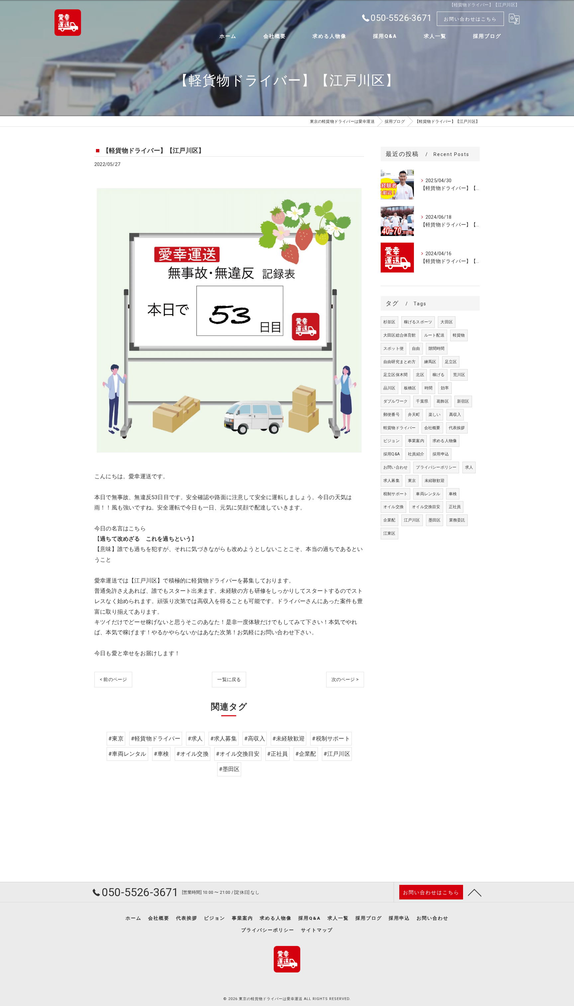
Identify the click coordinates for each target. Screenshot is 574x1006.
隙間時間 (437, 348)
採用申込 (440, 454)
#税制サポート (331, 738)
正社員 (455, 506)
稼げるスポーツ (418, 322)
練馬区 (430, 361)
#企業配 (305, 754)
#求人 (195, 738)
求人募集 (391, 480)
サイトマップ (317, 930)
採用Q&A (391, 454)
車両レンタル (428, 494)
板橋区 (410, 388)
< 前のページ (113, 679)
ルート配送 (434, 335)
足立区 (451, 361)
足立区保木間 (395, 374)
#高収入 (254, 738)
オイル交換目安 (426, 506)
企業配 (389, 520)
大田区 (446, 322)
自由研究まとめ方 (399, 361)
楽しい (435, 414)
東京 (412, 480)
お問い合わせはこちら (470, 19)
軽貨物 (459, 335)
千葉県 (422, 401)
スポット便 (393, 348)
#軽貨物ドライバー (155, 738)
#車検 (161, 754)
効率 (445, 388)
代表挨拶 (457, 428)
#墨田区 (229, 769)
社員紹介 (416, 454)
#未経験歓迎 (288, 738)
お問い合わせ (395, 467)
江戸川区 (412, 520)
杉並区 (389, 322)
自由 (416, 348)
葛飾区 (442, 401)
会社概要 (432, 428)
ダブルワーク (395, 401)
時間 (428, 388)
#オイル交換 (192, 754)
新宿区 (463, 401)
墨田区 (435, 520)
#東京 (116, 738)
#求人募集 (223, 738)
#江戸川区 (337, 754)
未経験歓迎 (435, 480)
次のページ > (345, 679)
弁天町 (414, 414)
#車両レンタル (127, 754)
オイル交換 (393, 506)
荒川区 (459, 374)
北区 (420, 374)
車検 (453, 494)
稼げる (438, 374)
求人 (469, 467)
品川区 (389, 388)
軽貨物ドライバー (399, 428)
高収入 (455, 414)
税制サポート (395, 494)
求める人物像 (444, 440)
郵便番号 (391, 414)
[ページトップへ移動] (474, 892)
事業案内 (416, 440)
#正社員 (277, 754)
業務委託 (457, 520)
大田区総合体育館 (399, 335)
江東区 (389, 533)
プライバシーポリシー (436, 467)
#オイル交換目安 (238, 754)
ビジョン (391, 440)
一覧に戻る (229, 679)
